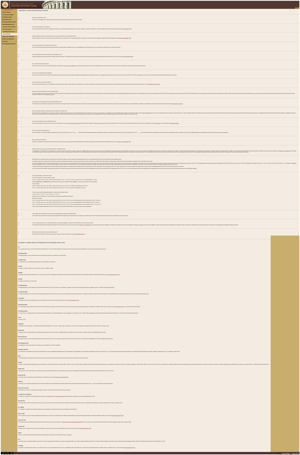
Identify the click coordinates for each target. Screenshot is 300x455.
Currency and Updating (69, 65)
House (136, 224)
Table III (158, 123)
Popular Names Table (74, 123)
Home (297, 8)
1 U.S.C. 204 (255, 93)
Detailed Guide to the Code (154, 84)
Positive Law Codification (123, 38)
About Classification (126, 56)
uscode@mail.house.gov (79, 234)
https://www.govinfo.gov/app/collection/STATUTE (73, 422)
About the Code (48, 94)
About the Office (286, 453)
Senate (141, 224)
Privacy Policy (295, 453)
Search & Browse (125, 28)
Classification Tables (174, 123)
